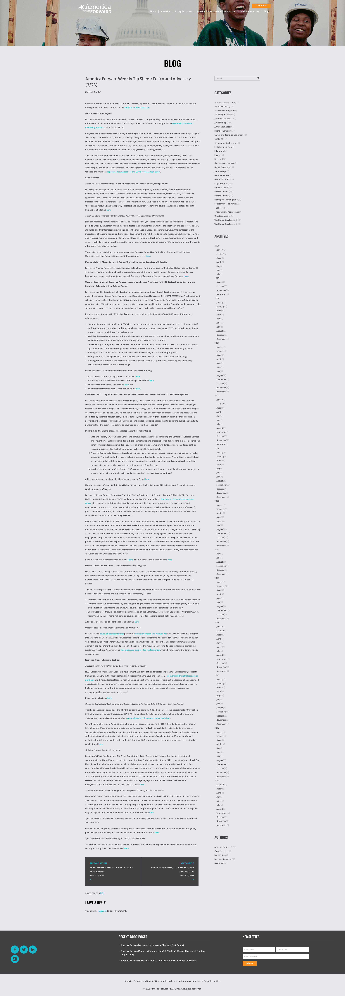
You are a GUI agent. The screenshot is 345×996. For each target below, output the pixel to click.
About (153, 11)
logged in (102, 911)
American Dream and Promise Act (151, 633)
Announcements (222, 127)
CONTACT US (261, 5)
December (221, 294)
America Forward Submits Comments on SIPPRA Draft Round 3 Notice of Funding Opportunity (163, 953)
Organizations (221, 183)
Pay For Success (221, 191)
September (221, 379)
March (219, 258)
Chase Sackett (220, 851)
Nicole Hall (219, 863)
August (219, 331)
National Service (221, 175)
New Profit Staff (221, 179)
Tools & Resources (249, 11)
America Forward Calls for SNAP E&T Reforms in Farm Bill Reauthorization (159, 960)
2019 (216, 550)
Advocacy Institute (223, 114)
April (218, 262)
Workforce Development (225, 220)
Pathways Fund (221, 187)
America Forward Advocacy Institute (216, 11)
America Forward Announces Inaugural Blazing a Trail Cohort (152, 945)
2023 (216, 343)
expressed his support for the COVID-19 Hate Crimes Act (133, 171)
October (220, 286)
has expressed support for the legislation (140, 650)
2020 (217, 501)
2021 (216, 448)
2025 (216, 278)
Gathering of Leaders (224, 163)
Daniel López (220, 855)
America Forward (222, 119)
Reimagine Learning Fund (226, 200)
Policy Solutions (183, 11)
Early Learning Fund (223, 147)
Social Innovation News (225, 204)
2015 (216, 728)
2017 (216, 622)
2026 (216, 246)
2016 (216, 675)
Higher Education (222, 167)
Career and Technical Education (228, 135)
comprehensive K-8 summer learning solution (148, 718)
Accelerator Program (224, 110)
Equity (217, 155)
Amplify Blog (220, 123)
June (218, 270)
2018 (216, 578)
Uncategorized (221, 216)
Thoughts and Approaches (226, 212)
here (108, 210)
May (218, 266)
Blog (266, 11)
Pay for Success (221, 195)
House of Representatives (111, 633)
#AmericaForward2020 (225, 102)
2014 (216, 780)
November (221, 290)
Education (219, 151)
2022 (216, 396)
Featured (218, 159)
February (220, 254)
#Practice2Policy (222, 106)
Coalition (165, 11)
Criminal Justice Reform (225, 143)
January (219, 250)
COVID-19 (218, 139)
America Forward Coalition (136, 107)
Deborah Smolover (223, 859)
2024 (217, 298)
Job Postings (220, 171)
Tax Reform (219, 208)
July (218, 274)
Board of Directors (223, 131)
